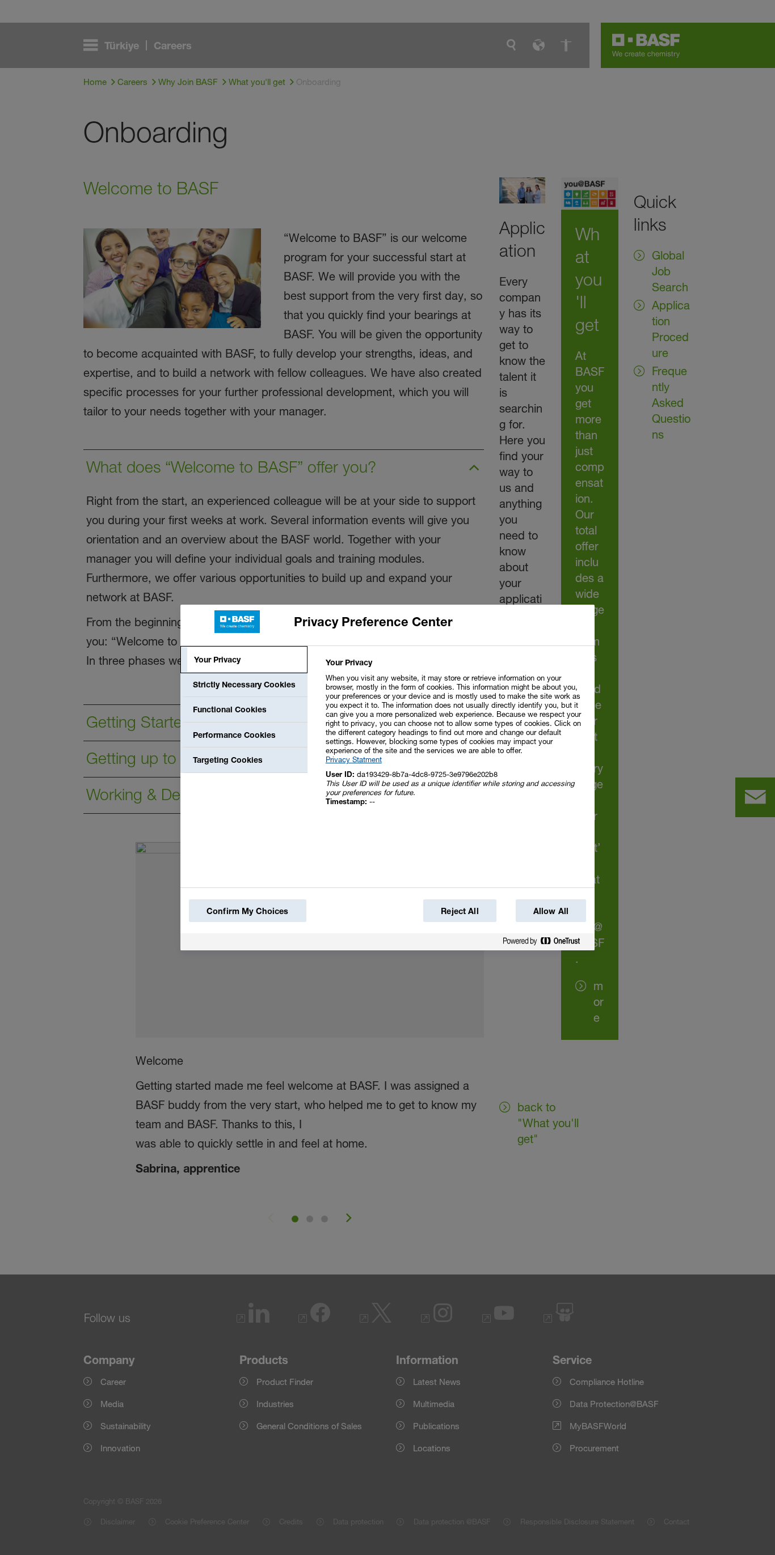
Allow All (550, 911)
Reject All (459, 911)
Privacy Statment (354, 759)
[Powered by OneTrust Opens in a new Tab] (546, 941)
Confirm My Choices (248, 911)
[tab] (244, 659)
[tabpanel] (455, 738)
